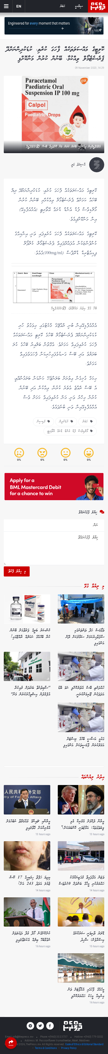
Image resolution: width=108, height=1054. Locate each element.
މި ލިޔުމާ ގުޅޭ (94, 586)
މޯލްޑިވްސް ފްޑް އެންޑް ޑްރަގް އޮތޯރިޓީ (68, 431)
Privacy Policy (69, 1048)
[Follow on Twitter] (40, 1026)
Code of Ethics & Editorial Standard (84, 1044)
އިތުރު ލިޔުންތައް (92, 777)
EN (18, 6)
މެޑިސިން (42, 421)
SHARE (11, 1045)
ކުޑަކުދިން (65, 421)
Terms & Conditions (46, 1048)
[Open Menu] (6, 6)
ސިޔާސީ (79, 6)
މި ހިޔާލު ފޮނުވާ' (17, 571)
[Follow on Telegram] (30, 1026)
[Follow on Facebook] (50, 1026)
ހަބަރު (62, 6)
